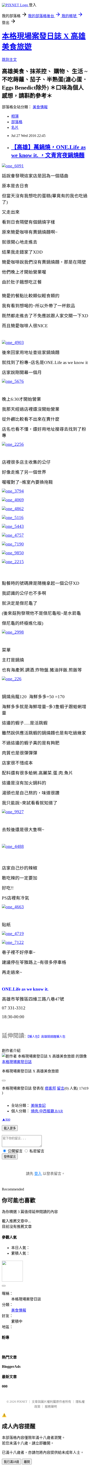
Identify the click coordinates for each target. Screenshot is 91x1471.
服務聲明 (51, 1406)
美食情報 (40, 107)
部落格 (16, 122)
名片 (15, 127)
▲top (6, 1119)
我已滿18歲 (11, 1462)
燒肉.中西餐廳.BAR (47, 1111)
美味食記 (38, 1105)
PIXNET (22, 1401)
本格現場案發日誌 (17, 1062)
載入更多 (10, 1128)
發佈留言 (10, 1156)
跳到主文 (9, 60)
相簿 (15, 116)
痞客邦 (50, 1088)
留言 (60, 1088)
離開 (27, 1462)
